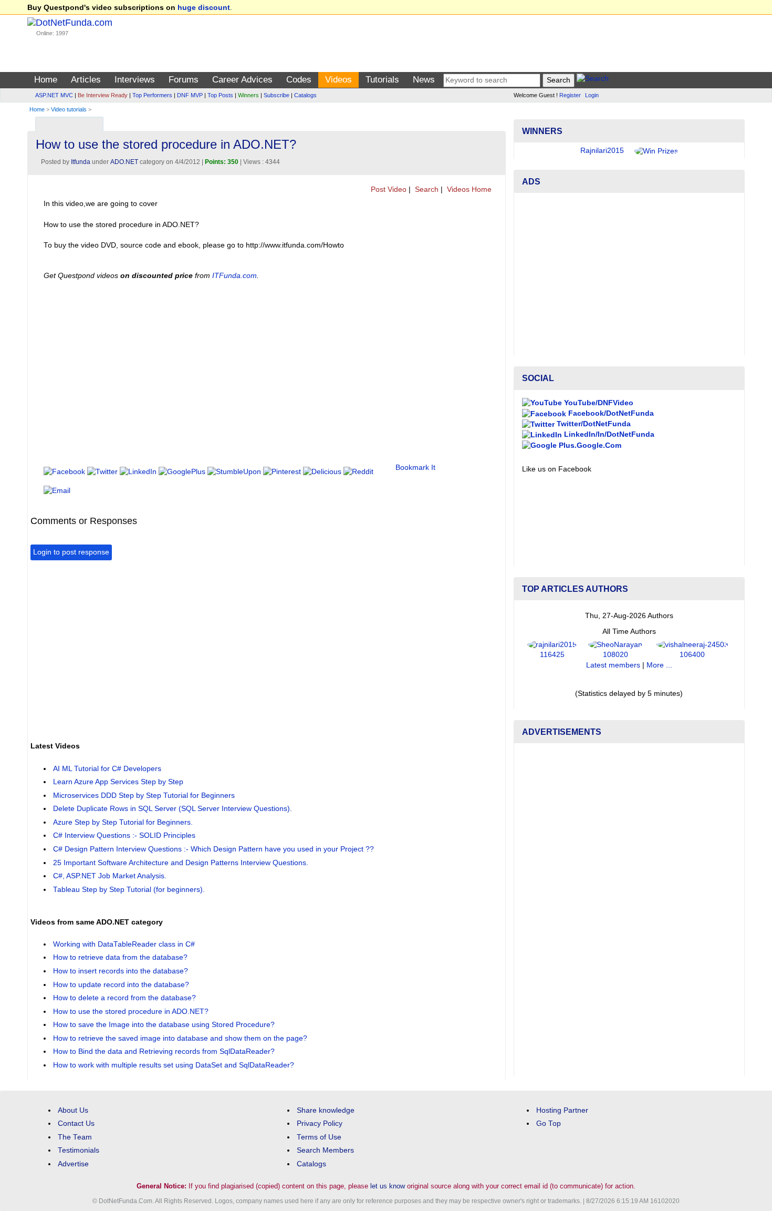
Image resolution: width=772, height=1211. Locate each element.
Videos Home (468, 189)
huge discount (204, 8)
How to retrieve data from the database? (120, 957)
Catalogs (305, 95)
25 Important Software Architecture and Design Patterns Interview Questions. (180, 863)
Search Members (325, 1150)
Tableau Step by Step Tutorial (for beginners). (129, 890)
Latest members (613, 665)
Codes (298, 80)
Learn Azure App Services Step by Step (118, 782)
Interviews (134, 80)
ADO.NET (124, 162)
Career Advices (242, 80)
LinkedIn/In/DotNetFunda (608, 434)
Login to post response (71, 552)
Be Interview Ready (103, 95)
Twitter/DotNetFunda (593, 424)
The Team (75, 1137)
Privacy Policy (319, 1123)
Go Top (548, 1123)
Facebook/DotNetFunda (610, 413)
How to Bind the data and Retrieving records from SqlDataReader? (164, 1051)
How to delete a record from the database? (124, 998)
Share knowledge (325, 1110)
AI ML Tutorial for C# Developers (107, 769)
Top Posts (220, 95)
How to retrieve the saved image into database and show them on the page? (180, 1038)
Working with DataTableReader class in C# (124, 944)
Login (592, 95)
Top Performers (152, 95)
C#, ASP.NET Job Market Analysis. (109, 876)
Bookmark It (415, 467)
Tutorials (382, 80)
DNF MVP (190, 95)
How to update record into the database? (121, 985)
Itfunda (80, 162)
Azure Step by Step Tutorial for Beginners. (123, 822)
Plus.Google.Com (589, 445)
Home (45, 80)
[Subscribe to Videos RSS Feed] (496, 122)
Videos (338, 80)
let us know (387, 1186)
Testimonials (78, 1150)
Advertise (73, 1164)
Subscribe (276, 95)
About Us (73, 1110)
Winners (248, 95)
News (424, 80)
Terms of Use (319, 1137)
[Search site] (593, 80)
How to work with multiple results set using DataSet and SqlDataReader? (173, 1065)
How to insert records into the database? (120, 971)
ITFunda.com (234, 276)
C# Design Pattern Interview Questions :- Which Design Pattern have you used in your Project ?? (213, 849)
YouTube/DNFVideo (597, 403)
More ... (659, 665)
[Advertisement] (221, 649)
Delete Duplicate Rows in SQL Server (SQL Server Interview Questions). (172, 809)
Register (570, 95)
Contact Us (76, 1123)
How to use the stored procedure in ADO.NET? (130, 1011)
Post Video (387, 189)
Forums (184, 80)
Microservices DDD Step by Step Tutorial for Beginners (144, 795)
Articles (86, 80)
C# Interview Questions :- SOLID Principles (124, 835)
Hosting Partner (562, 1110)
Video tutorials (69, 109)
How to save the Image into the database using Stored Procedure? (164, 1025)
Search (426, 189)
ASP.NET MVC (54, 95)
